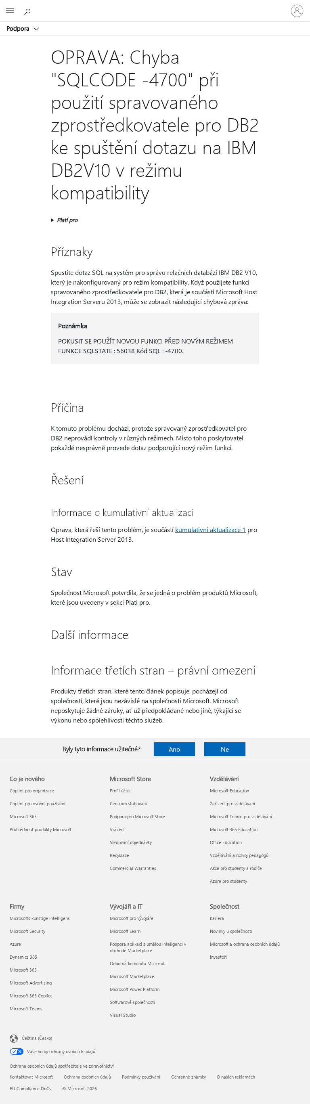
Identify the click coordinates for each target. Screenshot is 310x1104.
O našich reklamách (236, 1077)
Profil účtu (120, 791)
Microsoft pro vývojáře (131, 918)
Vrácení (117, 829)
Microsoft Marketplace (132, 976)
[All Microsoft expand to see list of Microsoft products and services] (10, 11)
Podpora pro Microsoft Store (137, 816)
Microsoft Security (27, 931)
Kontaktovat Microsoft (31, 1077)
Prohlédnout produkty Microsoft (40, 829)
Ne (225, 749)
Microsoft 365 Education (234, 829)
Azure (15, 944)
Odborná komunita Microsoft (138, 963)
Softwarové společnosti (132, 1002)
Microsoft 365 (23, 816)
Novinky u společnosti (231, 931)
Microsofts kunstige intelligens (40, 918)
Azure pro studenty (228, 881)
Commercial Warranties (133, 868)
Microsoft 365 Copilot (31, 996)
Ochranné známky (188, 1077)
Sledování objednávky (131, 842)
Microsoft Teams (26, 1009)
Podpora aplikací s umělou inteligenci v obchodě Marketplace (148, 947)
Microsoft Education (229, 791)
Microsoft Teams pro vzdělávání (241, 816)
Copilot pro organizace (32, 791)
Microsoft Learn (125, 931)
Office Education (226, 842)
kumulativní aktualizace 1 (210, 529)
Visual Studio (123, 1015)
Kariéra (217, 918)
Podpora (18, 28)
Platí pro (67, 220)
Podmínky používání (141, 1077)
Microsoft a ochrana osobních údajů (245, 944)
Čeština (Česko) (37, 1038)
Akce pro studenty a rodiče (236, 868)
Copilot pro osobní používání (37, 803)
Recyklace (119, 855)
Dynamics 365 (23, 957)
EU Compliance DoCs (30, 1088)
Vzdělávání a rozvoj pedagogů (239, 855)
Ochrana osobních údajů (87, 1077)
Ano (174, 749)
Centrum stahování (128, 803)
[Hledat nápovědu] (28, 10)
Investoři (218, 957)
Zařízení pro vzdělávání (232, 803)
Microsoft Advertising (31, 983)
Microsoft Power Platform (134, 989)
